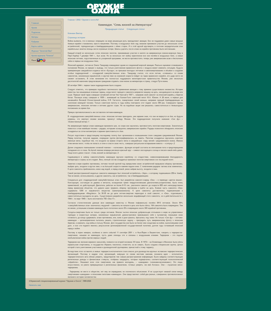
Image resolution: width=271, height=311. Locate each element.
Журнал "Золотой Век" (41, 50)
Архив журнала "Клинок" (42, 55)
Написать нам (35, 285)
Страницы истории (76, 37)
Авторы (34, 36)
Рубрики (35, 41)
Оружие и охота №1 (90, 19)
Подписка (35, 32)
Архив (34, 27)
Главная (35, 22)
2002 (78, 19)
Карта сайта (36, 46)
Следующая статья (136, 28)
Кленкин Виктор (75, 33)
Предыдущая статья (114, 28)
